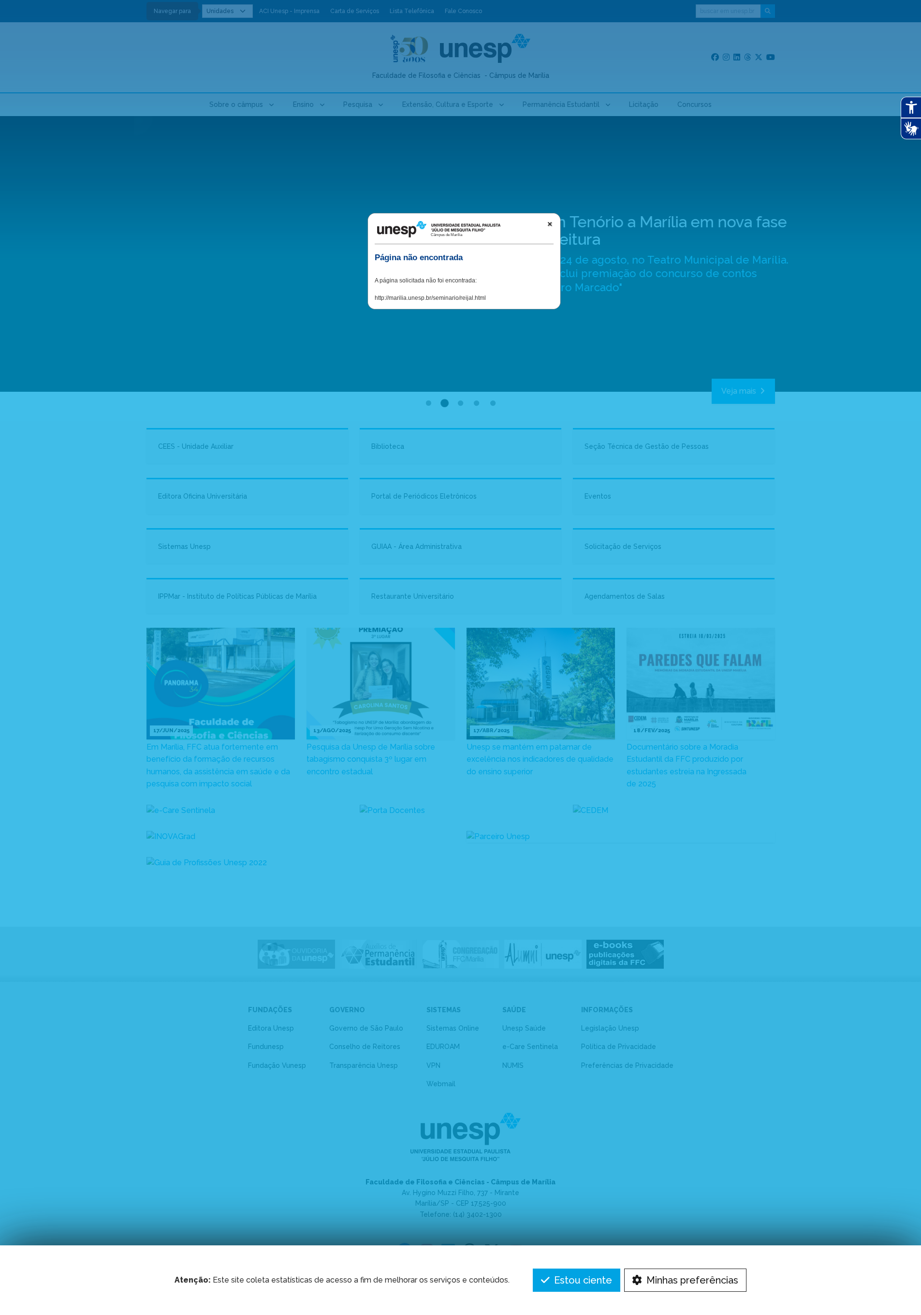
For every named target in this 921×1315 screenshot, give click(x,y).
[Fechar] (550, 224)
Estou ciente (582, 1280)
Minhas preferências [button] (691, 1280)
